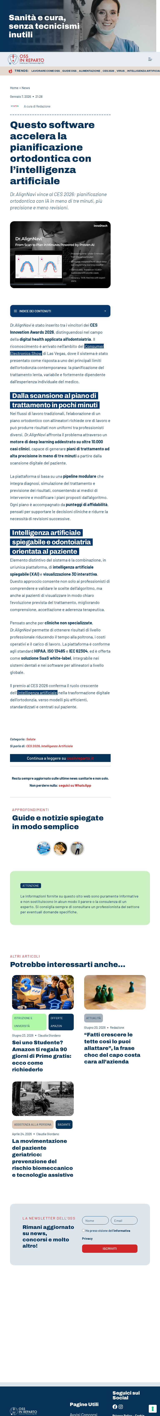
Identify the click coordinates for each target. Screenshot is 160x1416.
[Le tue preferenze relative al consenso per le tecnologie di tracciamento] (153, 1409)
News (26, 88)
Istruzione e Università (23, 1022)
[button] (30, 885)
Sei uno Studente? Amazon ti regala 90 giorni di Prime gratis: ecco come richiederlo (41, 1056)
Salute (30, 739)
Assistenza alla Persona (32, 1124)
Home (14, 88)
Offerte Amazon (57, 1022)
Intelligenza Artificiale (57, 746)
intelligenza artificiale (37, 692)
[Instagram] (120, 1406)
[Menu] (150, 59)
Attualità (93, 1018)
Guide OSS (69, 70)
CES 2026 (108, 70)
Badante (64, 1124)
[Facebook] (114, 1406)
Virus (121, 70)
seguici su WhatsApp (75, 785)
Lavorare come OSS (45, 70)
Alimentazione (89, 70)
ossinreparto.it (80, 758)
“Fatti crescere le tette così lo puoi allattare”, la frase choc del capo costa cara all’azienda (112, 1048)
